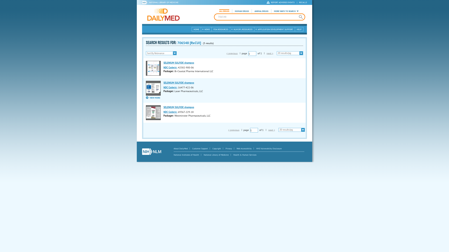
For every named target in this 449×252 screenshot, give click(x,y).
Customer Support (200, 148)
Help (299, 29)
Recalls (303, 2)
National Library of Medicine (163, 2)
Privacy (229, 148)
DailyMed (163, 14)
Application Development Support (275, 29)
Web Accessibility (244, 148)
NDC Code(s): (170, 67)
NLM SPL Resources (243, 29)
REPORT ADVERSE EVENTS (282, 2)
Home (196, 29)
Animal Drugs (261, 11)
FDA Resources (220, 29)
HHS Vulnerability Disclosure (269, 148)
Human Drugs (242, 11)
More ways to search (285, 11)
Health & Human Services (244, 154)
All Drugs (224, 11)
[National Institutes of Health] (145, 2)
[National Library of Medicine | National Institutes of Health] (151, 151)
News (207, 29)
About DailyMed (181, 148)
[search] (301, 17)
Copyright (216, 148)
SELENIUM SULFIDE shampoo (178, 62)
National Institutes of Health (186, 154)
